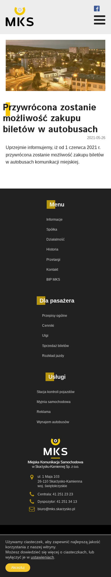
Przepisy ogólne (54, 316)
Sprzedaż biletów (55, 346)
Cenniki (48, 326)
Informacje (54, 220)
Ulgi (45, 336)
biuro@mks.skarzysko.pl (56, 509)
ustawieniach (42, 557)
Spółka (51, 229)
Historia (52, 249)
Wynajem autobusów (53, 422)
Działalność (55, 239)
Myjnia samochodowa (54, 402)
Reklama (44, 412)
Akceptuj (17, 568)
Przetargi (53, 260)
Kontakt (52, 270)
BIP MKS (53, 280)
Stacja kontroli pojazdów (56, 392)
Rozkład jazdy (53, 356)
